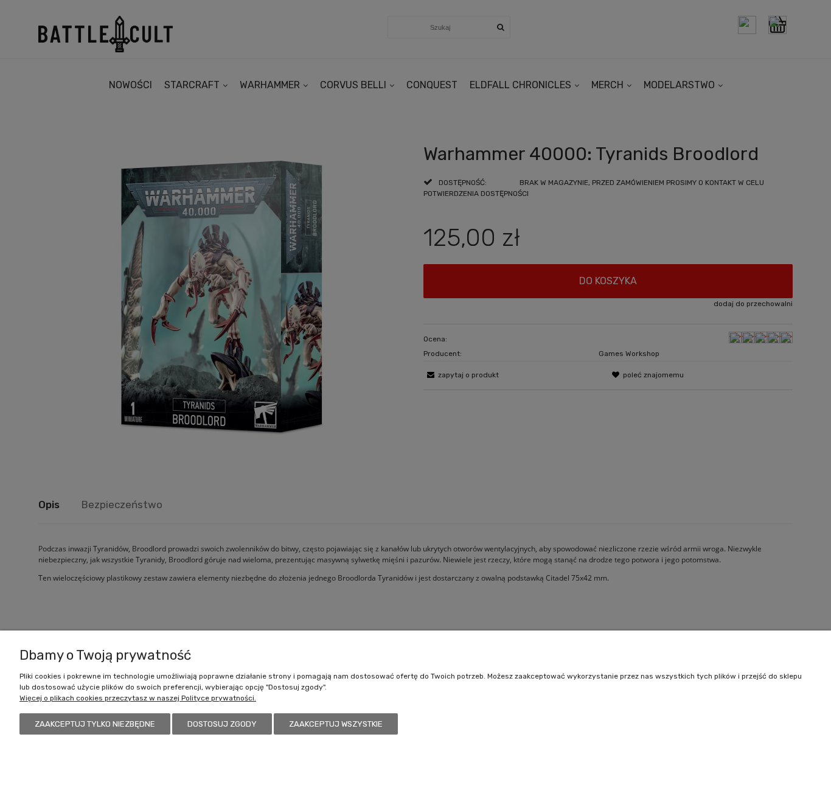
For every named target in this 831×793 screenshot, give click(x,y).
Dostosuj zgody (222, 723)
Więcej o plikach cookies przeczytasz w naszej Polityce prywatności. (137, 698)
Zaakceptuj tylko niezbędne (95, 723)
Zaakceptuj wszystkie (336, 723)
